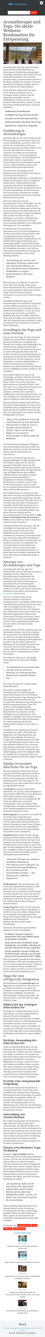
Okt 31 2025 (22, 1290)
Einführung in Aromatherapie (17, 111)
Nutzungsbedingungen (17, 1328)
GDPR (40, 1328)
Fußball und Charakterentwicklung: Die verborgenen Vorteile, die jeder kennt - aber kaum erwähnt (22, 1295)
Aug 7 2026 (22, 1308)
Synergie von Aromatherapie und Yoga (21, 118)
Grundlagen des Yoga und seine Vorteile (21, 115)
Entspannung (8, 593)
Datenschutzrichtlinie (30, 1328)
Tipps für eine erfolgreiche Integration (21, 126)
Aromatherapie (24, 1225)
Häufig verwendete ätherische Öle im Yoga (23, 122)
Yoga (34, 1225)
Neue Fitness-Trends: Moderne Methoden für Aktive (22, 1262)
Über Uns (6, 1328)
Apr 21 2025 (22, 1243)
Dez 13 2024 (23, 1260)
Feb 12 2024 (22, 1273)
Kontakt (22, 1330)
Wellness (7, 1229)
